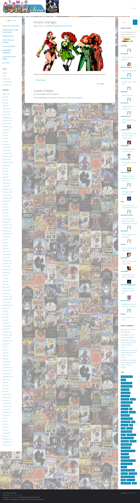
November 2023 (7, 192)
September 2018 (7, 376)
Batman (133, 399)
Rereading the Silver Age (128, 451)
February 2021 (7, 290)
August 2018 (6, 379)
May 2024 (5, 174)
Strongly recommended (128, 470)
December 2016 (7, 439)
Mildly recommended (127, 438)
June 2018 (5, 385)
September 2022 (7, 234)
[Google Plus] (12, 21)
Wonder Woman (126, 483)
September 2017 (7, 412)
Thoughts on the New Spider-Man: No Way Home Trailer (128, 178)
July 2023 (5, 204)
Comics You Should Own (11, 26)
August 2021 (6, 272)
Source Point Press (127, 464)
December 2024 (7, 153)
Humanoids (125, 425)
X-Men (134, 483)
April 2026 (5, 106)
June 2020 (5, 314)
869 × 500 (38, 26)
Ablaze (123, 380)
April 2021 (5, 284)
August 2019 (6, 344)
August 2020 (6, 308)
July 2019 (5, 347)
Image (123, 428)
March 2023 (6, 216)
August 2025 (6, 130)
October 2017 (7, 409)
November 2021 (7, 263)
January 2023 (6, 222)
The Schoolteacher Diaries (9, 58)
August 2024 (6, 165)
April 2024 (5, 177)
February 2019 (7, 362)
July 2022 (5, 240)
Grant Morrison (126, 422)
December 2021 (7, 260)
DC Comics (124, 412)
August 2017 (6, 415)
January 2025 (6, 150)
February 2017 (7, 433)
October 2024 (7, 159)
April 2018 (5, 391)
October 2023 (7, 195)
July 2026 (5, 97)
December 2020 (7, 296)
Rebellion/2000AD (126, 444)
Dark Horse (125, 409)
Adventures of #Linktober (129, 71)
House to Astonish (9, 46)
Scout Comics (125, 457)
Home (133, 8)
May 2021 (5, 281)
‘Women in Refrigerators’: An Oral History (60, 26)
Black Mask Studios (127, 402)
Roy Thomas (125, 454)
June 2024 (5, 171)
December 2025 (7, 118)
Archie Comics (125, 396)
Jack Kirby (129, 428)
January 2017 (6, 436)
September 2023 (7, 198)
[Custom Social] (15, 21)
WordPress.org (7, 85)
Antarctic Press (126, 393)
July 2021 (5, 275)
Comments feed (7, 82)
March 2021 (6, 287)
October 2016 (7, 445)
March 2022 (6, 251)
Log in (4, 76)
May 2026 (5, 103)
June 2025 (5, 135)
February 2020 (7, 326)
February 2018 (7, 397)
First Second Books (127, 418)
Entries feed (6, 79)
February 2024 (7, 183)
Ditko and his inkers (127, 95)
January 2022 (6, 257)
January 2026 (6, 115)
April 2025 (5, 141)
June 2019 (5, 350)
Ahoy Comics (125, 389)
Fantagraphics (125, 415)
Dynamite (132, 412)
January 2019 (6, 365)
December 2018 (7, 368)
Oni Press (133, 441)
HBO (133, 422)
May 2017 (5, 424)
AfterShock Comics (127, 386)
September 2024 (7, 162)
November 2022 (7, 228)
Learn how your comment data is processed (69, 98)
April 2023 (5, 213)
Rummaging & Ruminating (7, 52)
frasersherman (125, 350)
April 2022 (5, 249)
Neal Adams (125, 441)
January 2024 (6, 186)
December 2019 (7, 332)
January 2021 (6, 293)
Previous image (40, 80)
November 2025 (7, 121)
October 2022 (7, 231)
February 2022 (7, 254)
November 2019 (7, 335)
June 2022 (5, 243)
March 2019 (6, 359)
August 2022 (6, 237)
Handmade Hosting (13, 497)
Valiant (123, 480)
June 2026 (5, 100)
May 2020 (5, 317)
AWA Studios (125, 399)
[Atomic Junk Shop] (31, 6)
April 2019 (5, 356)
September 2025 (7, 127)
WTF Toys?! (6, 63)
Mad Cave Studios (126, 431)
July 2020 (5, 311)
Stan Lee (124, 467)
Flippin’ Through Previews (8, 41)
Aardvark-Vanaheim (127, 376)
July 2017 (5, 418)
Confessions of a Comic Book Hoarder (10, 31)
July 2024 (5, 168)
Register (5, 73)
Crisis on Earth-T (8, 36)
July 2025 (5, 133)
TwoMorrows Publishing (128, 477)
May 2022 (5, 246)
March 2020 (6, 323)
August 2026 (6, 94)
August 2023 (6, 201)
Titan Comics (132, 473)
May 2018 (5, 388)
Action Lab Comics (126, 383)
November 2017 (7, 406)
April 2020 (5, 320)
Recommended (126, 447)
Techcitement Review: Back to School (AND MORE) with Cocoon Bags (129, 221)
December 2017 (7, 403)
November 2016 (7, 442)
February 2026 (7, 112)
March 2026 (6, 109)
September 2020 (7, 305)
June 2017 (5, 421)
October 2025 (7, 124)
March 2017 (6, 430)
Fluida (128, 493)
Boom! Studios (125, 405)
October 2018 (7, 374)
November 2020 (7, 299)
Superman (124, 473)
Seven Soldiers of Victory (128, 460)
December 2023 (7, 189)
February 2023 (7, 219)
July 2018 (5, 382)
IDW (131, 425)
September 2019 (7, 341)
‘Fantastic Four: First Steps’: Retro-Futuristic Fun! (128, 290)
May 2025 (5, 138)
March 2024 (6, 180)
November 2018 (7, 371)
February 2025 (7, 147)
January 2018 (6, 400)
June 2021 (5, 278)
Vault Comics (130, 480)
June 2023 (5, 207)
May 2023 (5, 210)
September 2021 (7, 269)
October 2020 (7, 302)
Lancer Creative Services (15, 495)
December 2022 (7, 225)
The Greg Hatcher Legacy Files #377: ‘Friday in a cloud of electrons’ (129, 135)
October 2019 (7, 338)
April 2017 (5, 427)
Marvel (123, 435)
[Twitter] (9, 21)
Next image (100, 84)
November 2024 (7, 156)
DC (130, 409)
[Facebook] (7, 21)
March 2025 (6, 144)
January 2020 (6, 329)
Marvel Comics (131, 435)
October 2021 (7, 266)
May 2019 (5, 353)
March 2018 (6, 394)
